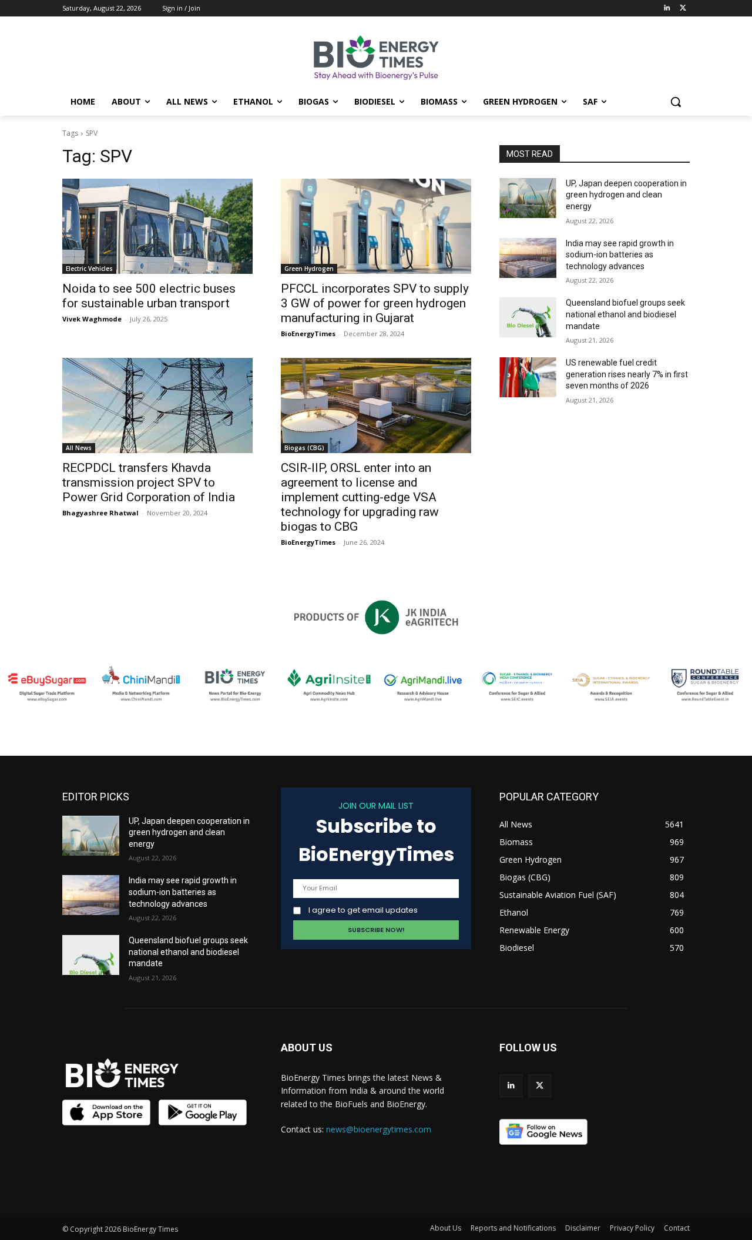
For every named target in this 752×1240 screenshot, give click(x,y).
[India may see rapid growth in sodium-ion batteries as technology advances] (527, 258)
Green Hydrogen (309, 268)
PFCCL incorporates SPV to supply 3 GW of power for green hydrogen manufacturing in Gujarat (375, 303)
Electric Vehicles (89, 268)
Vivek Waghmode (92, 318)
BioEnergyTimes (308, 333)
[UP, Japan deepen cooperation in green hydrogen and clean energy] (527, 198)
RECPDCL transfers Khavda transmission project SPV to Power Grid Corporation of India (148, 482)
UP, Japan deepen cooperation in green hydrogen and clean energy (626, 195)
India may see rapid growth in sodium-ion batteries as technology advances (620, 255)
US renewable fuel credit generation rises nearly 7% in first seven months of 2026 (627, 374)
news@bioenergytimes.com (378, 1129)
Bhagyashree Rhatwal (100, 512)
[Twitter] (683, 8)
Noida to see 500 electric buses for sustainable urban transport (149, 295)
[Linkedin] (666, 8)
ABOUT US (307, 1047)
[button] (676, 102)
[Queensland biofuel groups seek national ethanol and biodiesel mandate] (527, 317)
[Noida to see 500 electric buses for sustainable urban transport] (157, 226)
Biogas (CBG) (304, 448)
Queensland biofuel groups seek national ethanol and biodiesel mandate (625, 314)
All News (79, 448)
